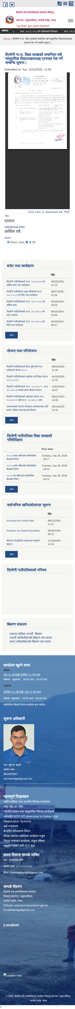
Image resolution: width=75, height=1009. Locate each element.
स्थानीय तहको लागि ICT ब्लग (19, 846)
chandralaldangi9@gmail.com (26, 872)
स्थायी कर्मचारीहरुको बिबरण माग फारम (31, 637)
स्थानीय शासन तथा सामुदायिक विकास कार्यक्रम (28, 811)
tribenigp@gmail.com (23, 909)
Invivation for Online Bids (20, 520)
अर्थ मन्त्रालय (10, 826)
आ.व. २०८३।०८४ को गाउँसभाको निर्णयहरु (32, 31)
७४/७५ (7, 237)
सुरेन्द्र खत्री (15, 764)
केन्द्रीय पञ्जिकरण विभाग (16, 831)
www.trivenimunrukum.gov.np (31, 905)
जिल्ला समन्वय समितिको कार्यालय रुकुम (24, 836)
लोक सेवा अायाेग (13, 806)
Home (6, 38)
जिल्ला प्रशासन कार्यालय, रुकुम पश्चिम (24, 841)
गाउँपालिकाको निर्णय (14, 227)
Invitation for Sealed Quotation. (24, 530)
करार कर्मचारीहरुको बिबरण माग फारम (30, 641)
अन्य (11, 335)
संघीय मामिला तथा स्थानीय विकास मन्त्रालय (26, 801)
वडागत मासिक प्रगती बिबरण (26, 634)
